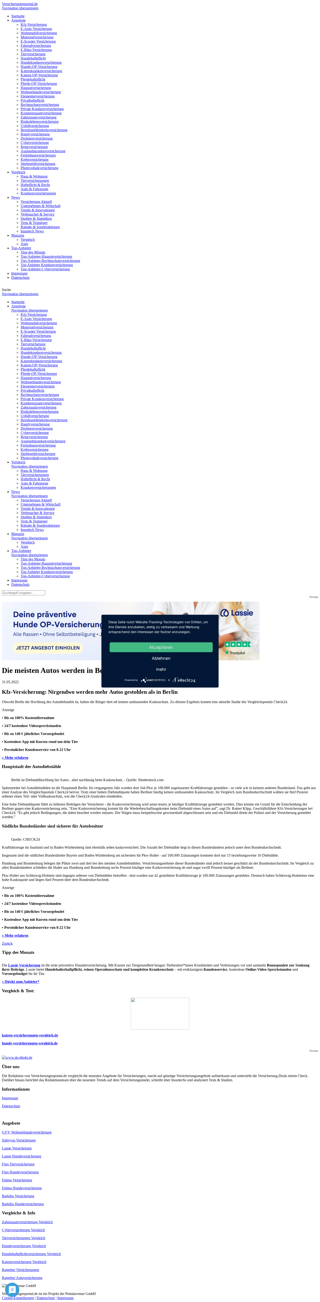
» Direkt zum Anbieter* (20, 982)
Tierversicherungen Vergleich (23, 1238)
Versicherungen (20, 4)
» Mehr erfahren (15, 758)
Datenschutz (20, 584)
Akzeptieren (161, 647)
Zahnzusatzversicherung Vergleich (27, 1222)
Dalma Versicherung (17, 1180)
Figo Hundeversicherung (20, 1172)
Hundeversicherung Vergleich (24, 1246)
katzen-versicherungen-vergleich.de (30, 1035)
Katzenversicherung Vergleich (24, 1262)
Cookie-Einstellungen (18, 1298)
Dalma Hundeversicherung (22, 1188)
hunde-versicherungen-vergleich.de (30, 1043)
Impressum (19, 580)
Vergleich (18, 462)
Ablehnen (161, 658)
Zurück (7, 943)
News (15, 492)
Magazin (17, 534)
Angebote (18, 306)
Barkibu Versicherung (18, 1196)
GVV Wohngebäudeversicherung (27, 1132)
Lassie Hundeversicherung (21, 1156)
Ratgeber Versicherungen (20, 1270)
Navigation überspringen (20, 8)
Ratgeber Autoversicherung (22, 1278)
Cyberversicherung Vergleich (23, 1230)
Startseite (18, 302)
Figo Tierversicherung (18, 1164)
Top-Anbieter (21, 551)
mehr (161, 669)
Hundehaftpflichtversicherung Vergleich (31, 1254)
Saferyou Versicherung (19, 1140)
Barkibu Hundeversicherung (23, 1204)
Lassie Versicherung (24, 965)
